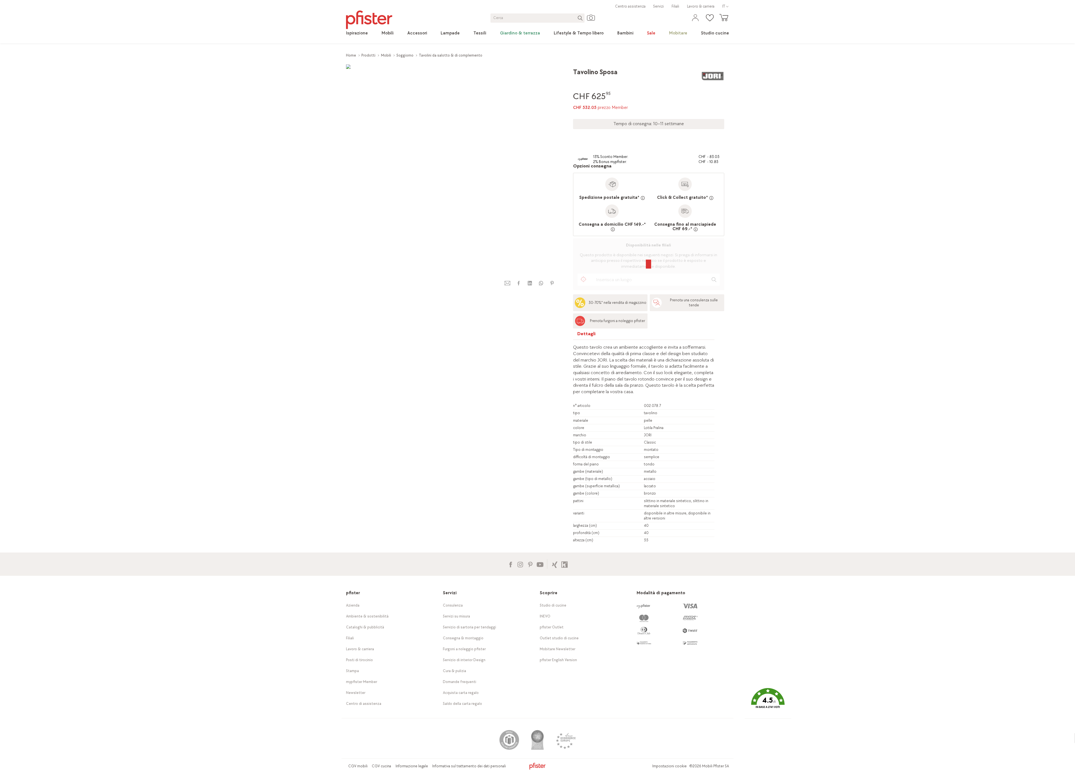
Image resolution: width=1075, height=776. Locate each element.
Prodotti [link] (368, 55)
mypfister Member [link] (361, 681)
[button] (768, 702)
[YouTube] (540, 564)
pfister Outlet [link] (552, 627)
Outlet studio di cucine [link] (559, 638)
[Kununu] (564, 564)
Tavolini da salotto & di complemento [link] (450, 55)
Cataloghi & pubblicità (365, 627)
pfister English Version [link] (558, 660)
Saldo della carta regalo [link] (462, 703)
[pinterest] (552, 283)
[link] (357, 33)
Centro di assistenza (363, 703)
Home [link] (351, 55)
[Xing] (555, 564)
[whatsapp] (540, 283)
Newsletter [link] (355, 692)
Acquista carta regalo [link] (461, 692)
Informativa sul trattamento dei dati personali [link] (469, 766)
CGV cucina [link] (381, 766)
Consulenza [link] (453, 605)
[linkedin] (529, 283)
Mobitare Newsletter (557, 649)
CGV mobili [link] (358, 766)
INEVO (545, 616)
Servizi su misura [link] (456, 616)
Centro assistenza (630, 6)
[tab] (586, 335)
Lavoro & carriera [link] (700, 6)
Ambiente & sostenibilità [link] (367, 616)
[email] (507, 283)
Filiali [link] (675, 6)
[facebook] (518, 283)
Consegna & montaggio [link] (463, 638)
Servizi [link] (658, 6)
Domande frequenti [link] (459, 681)
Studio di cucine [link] (553, 605)
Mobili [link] (386, 55)
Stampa (352, 670)
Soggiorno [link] (404, 55)
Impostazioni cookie (669, 766)
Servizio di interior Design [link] (464, 660)
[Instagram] (520, 564)
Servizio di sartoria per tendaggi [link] (469, 627)
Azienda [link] (352, 605)
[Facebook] (510, 564)
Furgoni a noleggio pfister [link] (464, 649)
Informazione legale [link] (412, 766)
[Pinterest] (530, 564)
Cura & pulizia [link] (454, 670)
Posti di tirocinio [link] (359, 660)
